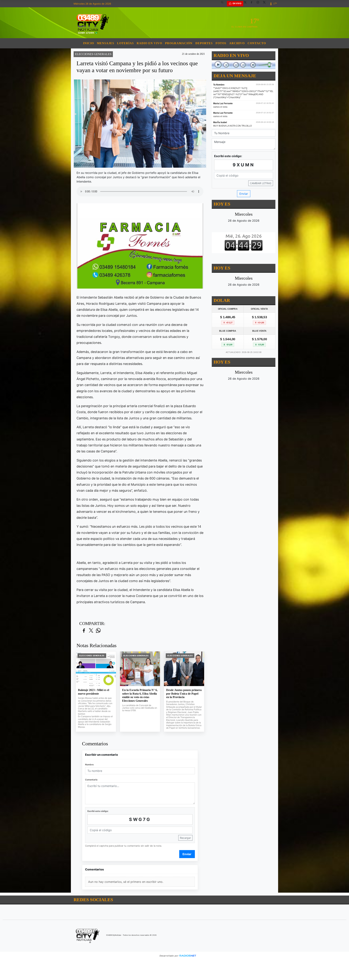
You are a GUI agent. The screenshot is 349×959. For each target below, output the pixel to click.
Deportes (204, 43)
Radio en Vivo (149, 43)
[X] (246, 4)
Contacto (257, 43)
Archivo (237, 43)
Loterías (125, 43)
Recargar (185, 837)
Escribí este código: (98, 811)
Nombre (89, 764)
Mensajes (105, 43)
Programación (178, 43)
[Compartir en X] (91, 631)
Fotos (221, 43)
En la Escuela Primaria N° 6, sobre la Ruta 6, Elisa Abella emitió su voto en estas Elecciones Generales (140, 695)
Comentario (91, 779)
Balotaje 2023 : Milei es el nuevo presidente (93, 691)
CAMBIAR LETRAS (260, 183)
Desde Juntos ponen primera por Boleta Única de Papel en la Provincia (184, 693)
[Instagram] (259, 4)
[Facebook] (253, 4)
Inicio (88, 43)
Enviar (186, 854)
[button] (223, 4)
